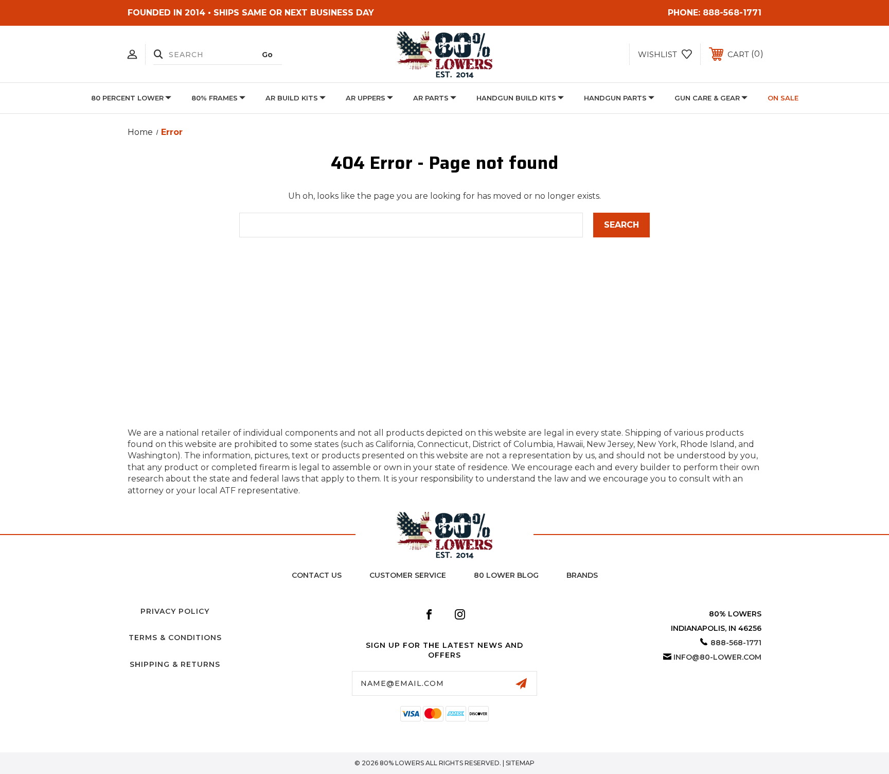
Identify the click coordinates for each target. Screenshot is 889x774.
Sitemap (520, 763)
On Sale (783, 98)
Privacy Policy (174, 611)
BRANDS (582, 575)
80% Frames (214, 98)
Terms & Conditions (175, 637)
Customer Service (407, 575)
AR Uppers (365, 98)
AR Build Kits (291, 98)
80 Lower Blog (506, 575)
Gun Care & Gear (707, 98)
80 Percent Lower (127, 98)
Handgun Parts (615, 98)
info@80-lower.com (717, 657)
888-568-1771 (732, 13)
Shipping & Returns (175, 664)
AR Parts (431, 98)
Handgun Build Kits (516, 98)
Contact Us (317, 575)
